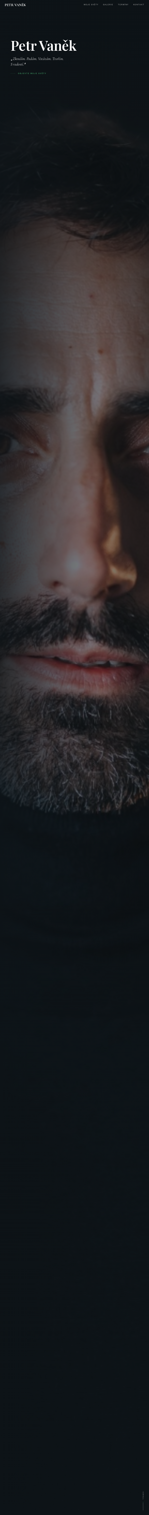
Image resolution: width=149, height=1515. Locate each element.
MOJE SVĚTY (91, 4)
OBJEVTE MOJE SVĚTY (32, 73)
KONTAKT (138, 4)
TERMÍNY (123, 4)
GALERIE (108, 4)
